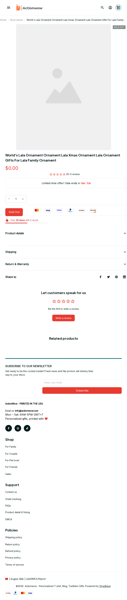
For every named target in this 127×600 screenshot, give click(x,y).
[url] (26, 411)
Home (3, 19)
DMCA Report (38, 578)
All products (16, 19)
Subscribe (82, 390)
